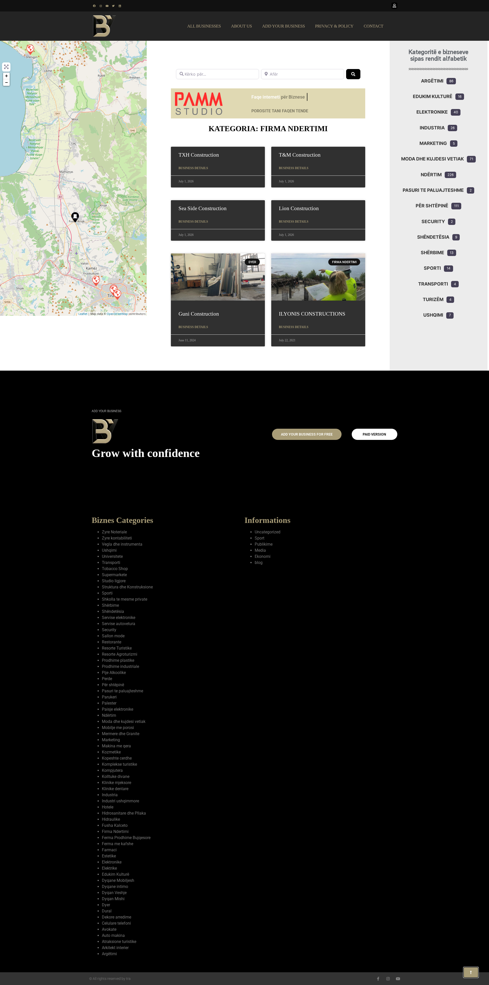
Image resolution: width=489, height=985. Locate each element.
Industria (432, 127)
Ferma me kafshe (117, 843)
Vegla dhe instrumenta (122, 544)
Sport (259, 538)
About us (241, 26)
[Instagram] (100, 5)
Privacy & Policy (334, 26)
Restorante (111, 642)
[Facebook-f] (378, 979)
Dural (107, 911)
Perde (107, 678)
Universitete (112, 556)
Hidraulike (111, 819)
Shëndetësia (433, 237)
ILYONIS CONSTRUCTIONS (312, 314)
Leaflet (82, 314)
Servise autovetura (118, 623)
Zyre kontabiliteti (117, 538)
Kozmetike (111, 752)
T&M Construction (300, 155)
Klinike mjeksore (116, 782)
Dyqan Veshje (114, 892)
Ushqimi (433, 315)
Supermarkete (114, 574)
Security (433, 221)
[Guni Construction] (75, 217)
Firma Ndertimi (115, 831)
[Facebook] (94, 5)
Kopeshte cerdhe (117, 758)
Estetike (109, 856)
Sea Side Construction (203, 208)
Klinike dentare (115, 788)
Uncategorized (267, 532)
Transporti (433, 284)
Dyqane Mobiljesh (118, 880)
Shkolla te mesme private (124, 599)
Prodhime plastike (118, 660)
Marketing (433, 143)
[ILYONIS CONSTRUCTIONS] (30, 49)
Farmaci (109, 849)
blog (259, 562)
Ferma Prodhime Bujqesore (126, 837)
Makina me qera (116, 746)
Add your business (283, 26)
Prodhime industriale (120, 666)
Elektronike (432, 112)
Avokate (109, 929)
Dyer (106, 904)
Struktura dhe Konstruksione (127, 587)
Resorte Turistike (117, 648)
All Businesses (204, 26)
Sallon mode (113, 635)
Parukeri (109, 697)
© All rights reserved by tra (110, 979)
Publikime (264, 544)
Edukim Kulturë (432, 96)
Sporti (432, 268)
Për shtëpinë (432, 205)
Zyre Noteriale (114, 532)
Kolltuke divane (115, 776)
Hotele (107, 807)
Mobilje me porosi (118, 727)
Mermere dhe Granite (120, 733)
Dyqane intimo (115, 886)
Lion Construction (299, 208)
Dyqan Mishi (113, 898)
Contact (373, 26)
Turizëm (433, 299)
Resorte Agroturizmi (119, 654)
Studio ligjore (114, 580)
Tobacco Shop (115, 568)
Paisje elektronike (117, 709)
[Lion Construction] (117, 294)
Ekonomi (262, 556)
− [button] (6, 82)
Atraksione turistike (119, 941)
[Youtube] (107, 5)
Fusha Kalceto (115, 825)
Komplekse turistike (119, 764)
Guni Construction (199, 314)
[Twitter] (113, 5)
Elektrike (109, 868)
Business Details (193, 168)
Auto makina (113, 935)
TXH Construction (199, 155)
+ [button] (6, 75)
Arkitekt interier (115, 947)
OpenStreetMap (117, 314)
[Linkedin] (119, 5)
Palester (109, 703)
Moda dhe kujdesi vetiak (432, 158)
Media (260, 550)
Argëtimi (432, 81)
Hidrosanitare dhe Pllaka (124, 813)
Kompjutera (112, 770)
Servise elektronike (118, 617)
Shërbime (432, 252)
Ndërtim (431, 174)
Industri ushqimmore (120, 801)
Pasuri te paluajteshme (433, 190)
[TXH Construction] (95, 280)
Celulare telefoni (116, 923)
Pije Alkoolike (114, 672)
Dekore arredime (116, 917)
